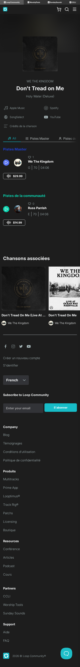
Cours (7, 574)
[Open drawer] (74, 9)
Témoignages (12, 443)
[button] (7, 163)
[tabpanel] (40, 190)
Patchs (8, 513)
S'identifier (10, 365)
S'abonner (61, 407)
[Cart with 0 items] (59, 9)
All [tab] (14, 138)
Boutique (9, 530)
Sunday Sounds (14, 613)
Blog (6, 435)
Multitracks (11, 479)
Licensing (10, 521)
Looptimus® (11, 496)
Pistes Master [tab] (39, 138)
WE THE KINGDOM (40, 81)
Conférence (11, 549)
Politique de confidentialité (21, 460)
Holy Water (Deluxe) (40, 96)
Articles (8, 557)
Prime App (10, 488)
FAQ (6, 641)
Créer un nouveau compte (21, 358)
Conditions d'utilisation (19, 452)
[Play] (6, 163)
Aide (6, 632)
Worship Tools (13, 605)
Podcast (9, 566)
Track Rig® (10, 505)
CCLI (6, 596)
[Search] (66, 9)
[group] (14, 176)
